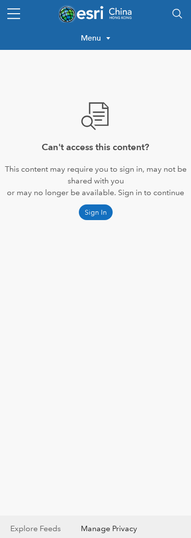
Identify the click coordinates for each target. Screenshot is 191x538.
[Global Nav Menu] (14, 13)
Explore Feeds (35, 528)
